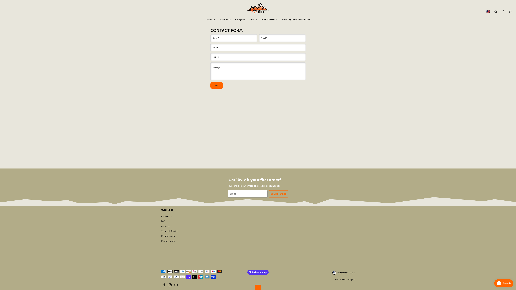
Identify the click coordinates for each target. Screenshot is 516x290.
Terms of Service (169, 231)
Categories (240, 19)
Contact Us (166, 216)
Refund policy (168, 236)
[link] (488, 11)
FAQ (163, 221)
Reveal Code (278, 193)
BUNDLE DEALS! (269, 19)
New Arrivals (225, 19)
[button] (495, 11)
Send (216, 85)
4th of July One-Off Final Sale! (296, 19)
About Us (210, 19)
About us (165, 226)
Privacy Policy (168, 240)
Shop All (253, 19)
